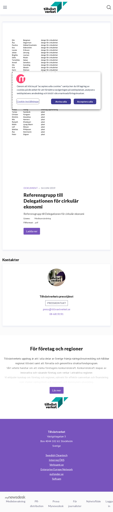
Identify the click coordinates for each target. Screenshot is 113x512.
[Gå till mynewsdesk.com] (15, 497)
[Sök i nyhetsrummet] (109, 7)
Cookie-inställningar (28, 101)
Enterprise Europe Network (56, 469)
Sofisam (56, 478)
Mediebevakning (15, 501)
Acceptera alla (85, 101)
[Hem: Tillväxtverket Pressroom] (55, 7)
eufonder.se (57, 474)
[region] (56, 90)
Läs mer (56, 390)
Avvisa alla (61, 101)
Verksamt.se (56, 464)
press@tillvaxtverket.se (56, 309)
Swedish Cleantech (57, 455)
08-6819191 (56, 314)
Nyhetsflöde (93, 501)
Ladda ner (32, 231)
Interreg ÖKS (56, 460)
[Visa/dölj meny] (5, 7)
